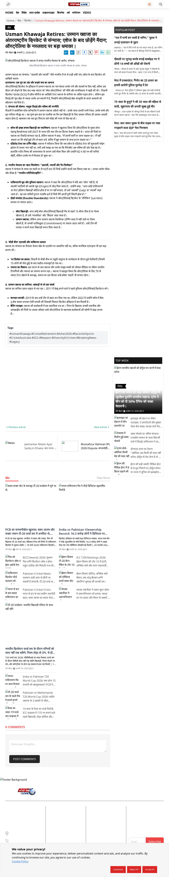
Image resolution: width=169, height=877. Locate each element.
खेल (19, 20)
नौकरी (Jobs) (95, 829)
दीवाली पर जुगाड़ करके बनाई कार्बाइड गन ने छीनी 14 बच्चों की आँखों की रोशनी (136, 61)
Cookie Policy (20, 861)
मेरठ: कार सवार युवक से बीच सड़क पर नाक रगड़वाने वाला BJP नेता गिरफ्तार (137, 125)
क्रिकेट (28, 20)
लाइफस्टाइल (48, 12)
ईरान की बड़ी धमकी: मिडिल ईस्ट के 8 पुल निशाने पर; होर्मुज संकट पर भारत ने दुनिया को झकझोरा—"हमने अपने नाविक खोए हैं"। (146, 468)
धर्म (68, 12)
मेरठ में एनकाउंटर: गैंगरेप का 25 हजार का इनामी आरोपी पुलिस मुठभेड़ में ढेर (135, 82)
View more (103, 478)
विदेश (24, 12)
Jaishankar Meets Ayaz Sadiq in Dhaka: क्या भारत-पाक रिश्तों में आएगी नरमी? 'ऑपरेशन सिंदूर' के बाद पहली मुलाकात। (39, 446)
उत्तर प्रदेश (34, 12)
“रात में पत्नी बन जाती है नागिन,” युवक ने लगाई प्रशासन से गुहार (135, 40)
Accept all (149, 869)
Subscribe (155, 841)
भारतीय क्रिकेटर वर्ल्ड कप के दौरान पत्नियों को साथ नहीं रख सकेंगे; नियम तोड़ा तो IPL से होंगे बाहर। (29, 651)
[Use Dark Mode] (149, 4)
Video (87, 12)
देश (17, 12)
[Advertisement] (138, 166)
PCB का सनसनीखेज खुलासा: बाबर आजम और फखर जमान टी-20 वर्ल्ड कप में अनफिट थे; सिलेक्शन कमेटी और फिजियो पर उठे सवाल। (30, 531)
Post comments (24, 759)
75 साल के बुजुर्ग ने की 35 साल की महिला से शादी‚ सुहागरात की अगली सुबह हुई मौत (137, 104)
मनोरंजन (76, 12)
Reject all (134, 869)
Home (9, 12)
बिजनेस (60, 12)
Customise (118, 869)
